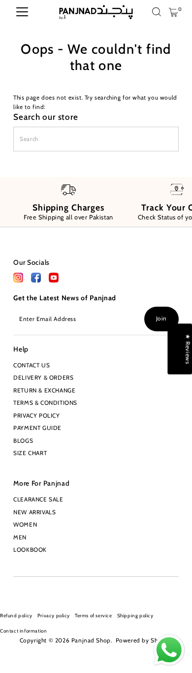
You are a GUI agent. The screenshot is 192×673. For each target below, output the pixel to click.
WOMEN (25, 524)
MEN (20, 537)
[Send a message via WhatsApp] (169, 650)
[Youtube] (31, 589)
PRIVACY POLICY (36, 415)
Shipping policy (135, 615)
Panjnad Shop (91, 640)
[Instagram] (16, 589)
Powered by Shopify (144, 640)
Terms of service (93, 615)
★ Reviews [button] (187, 349)
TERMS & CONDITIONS (45, 402)
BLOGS (23, 440)
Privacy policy (53, 615)
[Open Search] (156, 12)
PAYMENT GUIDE (37, 428)
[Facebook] (18, 280)
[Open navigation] (22, 12)
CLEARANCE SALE (38, 499)
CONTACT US (31, 365)
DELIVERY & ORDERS (43, 377)
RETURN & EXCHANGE (44, 390)
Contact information (23, 631)
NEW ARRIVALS (34, 512)
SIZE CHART (30, 453)
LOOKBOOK (30, 549)
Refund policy (16, 615)
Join (161, 318)
